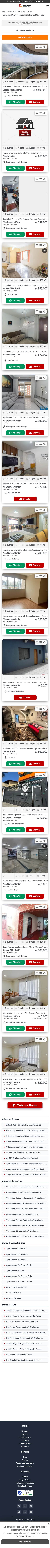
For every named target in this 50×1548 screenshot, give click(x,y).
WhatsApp (17, 102)
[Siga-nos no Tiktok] (25, 1506)
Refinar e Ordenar (25, 37)
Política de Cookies (25, 1536)
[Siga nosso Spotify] (19, 1512)
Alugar (25, 1434)
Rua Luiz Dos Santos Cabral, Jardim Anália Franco (25, 1333)
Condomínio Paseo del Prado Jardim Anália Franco (26, 1198)
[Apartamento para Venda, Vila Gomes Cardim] (25, 392)
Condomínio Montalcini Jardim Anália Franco (23, 1192)
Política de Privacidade (25, 1483)
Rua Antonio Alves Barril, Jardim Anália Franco (24, 1360)
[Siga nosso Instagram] (31, 1506)
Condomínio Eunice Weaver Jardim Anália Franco (25, 1209)
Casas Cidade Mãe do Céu (16, 1287)
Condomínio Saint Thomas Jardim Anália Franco (25, 1236)
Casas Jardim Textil (13, 1293)
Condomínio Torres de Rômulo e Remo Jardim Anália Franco (26, 1187)
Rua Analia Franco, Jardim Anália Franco (22, 1322)
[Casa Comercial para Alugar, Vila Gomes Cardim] (25, 657)
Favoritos (25, 1446)
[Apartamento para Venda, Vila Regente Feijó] (25, 1054)
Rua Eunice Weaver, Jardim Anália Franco (22, 1327)
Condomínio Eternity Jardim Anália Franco (22, 1231)
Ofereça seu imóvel (25, 1466)
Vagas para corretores (25, 1463)
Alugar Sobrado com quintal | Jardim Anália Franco (25, 1175)
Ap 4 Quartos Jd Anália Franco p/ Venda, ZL (23, 1152)
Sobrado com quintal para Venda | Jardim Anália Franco (26, 1147)
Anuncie (25, 1460)
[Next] (45, 62)
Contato (25, 1477)
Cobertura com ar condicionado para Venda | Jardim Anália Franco (26, 1136)
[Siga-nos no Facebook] (19, 1506)
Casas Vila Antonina (14, 1298)
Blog (25, 1457)
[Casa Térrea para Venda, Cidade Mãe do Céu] (25, 922)
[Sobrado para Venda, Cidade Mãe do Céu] (25, 260)
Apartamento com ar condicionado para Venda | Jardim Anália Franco (26, 1164)
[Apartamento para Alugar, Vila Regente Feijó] (25, 988)
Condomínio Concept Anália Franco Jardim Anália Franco (26, 1203)
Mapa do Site (25, 1480)
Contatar (36, 102)
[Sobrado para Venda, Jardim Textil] (25, 723)
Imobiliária (25, 1440)
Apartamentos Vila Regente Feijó (19, 1276)
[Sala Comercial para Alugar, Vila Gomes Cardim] (25, 789)
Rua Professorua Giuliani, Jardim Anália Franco (24, 1338)
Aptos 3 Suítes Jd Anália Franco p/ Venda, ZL (23, 1125)
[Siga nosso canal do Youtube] (31, 1512)
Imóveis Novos (25, 1437)
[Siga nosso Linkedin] (25, 1512)
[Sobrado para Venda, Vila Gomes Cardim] (25, 326)
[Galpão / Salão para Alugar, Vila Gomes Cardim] (25, 855)
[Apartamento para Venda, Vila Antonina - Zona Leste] (25, 127)
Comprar (25, 1431)
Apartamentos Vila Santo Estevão (19, 1282)
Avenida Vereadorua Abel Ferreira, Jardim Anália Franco (26, 1311)
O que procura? (25, 1443)
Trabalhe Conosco (25, 1486)
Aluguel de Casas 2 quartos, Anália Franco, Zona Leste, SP (26, 23)
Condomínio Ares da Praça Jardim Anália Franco (25, 1220)
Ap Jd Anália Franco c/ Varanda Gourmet (22, 1158)
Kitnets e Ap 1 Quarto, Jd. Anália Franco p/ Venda (25, 1131)
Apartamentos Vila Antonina (17, 1254)
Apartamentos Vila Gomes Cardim (19, 1265)
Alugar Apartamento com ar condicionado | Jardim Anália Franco (26, 1141)
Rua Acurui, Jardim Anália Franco (19, 1355)
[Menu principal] (47, 6)
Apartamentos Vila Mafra (15, 1271)
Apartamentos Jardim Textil (16, 1249)
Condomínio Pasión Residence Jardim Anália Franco (26, 1225)
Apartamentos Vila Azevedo (16, 1260)
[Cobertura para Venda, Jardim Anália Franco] (25, 61)
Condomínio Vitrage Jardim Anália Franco (22, 1214)
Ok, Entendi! (25, 1542)
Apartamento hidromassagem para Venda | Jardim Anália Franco (26, 1169)
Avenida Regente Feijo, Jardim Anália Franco (23, 1316)
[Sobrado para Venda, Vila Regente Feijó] (25, 194)
